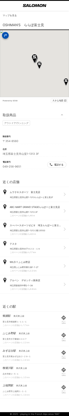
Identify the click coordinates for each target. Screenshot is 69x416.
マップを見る (10, 15)
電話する (58, 164)
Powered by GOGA (10, 101)
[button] (34, 115)
